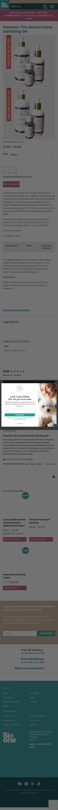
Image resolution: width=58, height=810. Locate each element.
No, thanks (20, 424)
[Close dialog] (55, 385)
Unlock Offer (19, 415)
